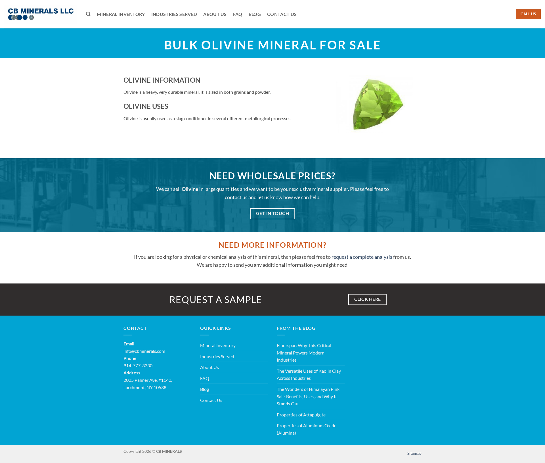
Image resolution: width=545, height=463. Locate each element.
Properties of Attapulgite (301, 414)
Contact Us (282, 14)
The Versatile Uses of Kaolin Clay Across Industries (309, 374)
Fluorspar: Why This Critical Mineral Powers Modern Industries (304, 352)
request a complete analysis (362, 257)
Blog (255, 14)
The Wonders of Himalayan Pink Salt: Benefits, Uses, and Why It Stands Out (308, 396)
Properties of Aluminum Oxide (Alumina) (306, 429)
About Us (215, 14)
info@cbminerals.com (144, 351)
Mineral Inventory (121, 14)
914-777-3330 (137, 365)
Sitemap (414, 453)
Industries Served (174, 14)
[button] (88, 14)
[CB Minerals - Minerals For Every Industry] (40, 14)
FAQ (237, 14)
